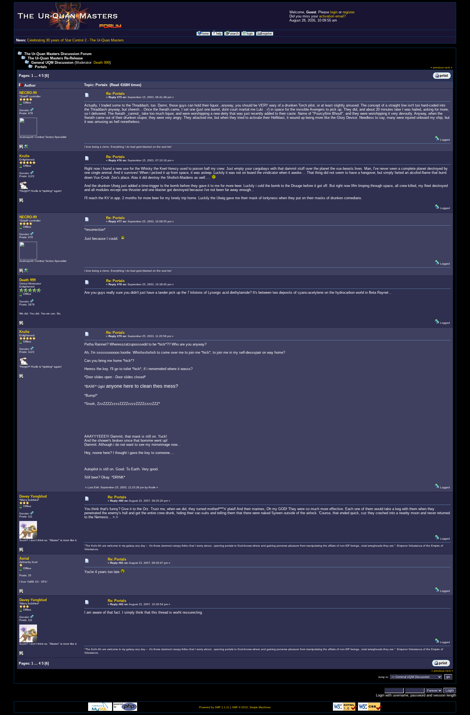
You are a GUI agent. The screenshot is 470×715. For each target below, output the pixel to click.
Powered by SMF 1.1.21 (214, 707)
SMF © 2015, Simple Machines (251, 707)
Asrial (24, 558)
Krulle (24, 156)
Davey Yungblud (33, 496)
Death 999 (102, 62)
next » (448, 67)
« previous (437, 67)
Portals (41, 67)
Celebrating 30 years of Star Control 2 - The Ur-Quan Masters (75, 40)
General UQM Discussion (52, 62)
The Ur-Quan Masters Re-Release (55, 58)
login (334, 12)
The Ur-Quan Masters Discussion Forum (58, 54)
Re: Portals (115, 94)
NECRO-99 (28, 93)
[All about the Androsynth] (26, 147)
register (348, 12)
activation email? (332, 16)
